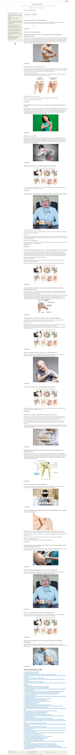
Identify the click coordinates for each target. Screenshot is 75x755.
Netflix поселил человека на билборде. (32, 673)
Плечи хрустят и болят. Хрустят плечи (34, 67)
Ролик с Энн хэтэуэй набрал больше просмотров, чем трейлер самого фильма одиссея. (41, 693)
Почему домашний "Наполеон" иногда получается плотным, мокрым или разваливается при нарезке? (44, 691)
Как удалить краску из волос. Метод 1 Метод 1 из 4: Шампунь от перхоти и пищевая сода (15, 22)
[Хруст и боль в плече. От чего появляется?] (46, 497)
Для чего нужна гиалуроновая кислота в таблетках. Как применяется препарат (14, 37)
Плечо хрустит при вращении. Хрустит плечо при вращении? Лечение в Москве (45, 250)
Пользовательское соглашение (34, 751)
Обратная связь (48, 751)
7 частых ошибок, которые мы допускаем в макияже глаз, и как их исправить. (14, 33)
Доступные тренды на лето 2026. (31, 703)
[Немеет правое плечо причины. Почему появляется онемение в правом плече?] (46, 212)
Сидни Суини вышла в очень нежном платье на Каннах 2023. (36, 712)
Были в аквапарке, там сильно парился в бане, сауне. (35, 738)
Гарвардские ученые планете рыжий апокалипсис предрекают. (37, 686)
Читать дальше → (26, 28)
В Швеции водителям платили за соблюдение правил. (35, 713)
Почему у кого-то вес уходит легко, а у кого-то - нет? (35, 735)
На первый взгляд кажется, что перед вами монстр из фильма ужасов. (38, 698)
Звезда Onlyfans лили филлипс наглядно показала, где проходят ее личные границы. (41, 674)
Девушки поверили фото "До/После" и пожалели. (34, 681)
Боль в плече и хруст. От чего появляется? (35, 20)
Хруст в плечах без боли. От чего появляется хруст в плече (40, 166)
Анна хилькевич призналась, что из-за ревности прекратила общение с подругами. (40, 743)
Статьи (35, 7)
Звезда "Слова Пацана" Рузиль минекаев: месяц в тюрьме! (36, 737)
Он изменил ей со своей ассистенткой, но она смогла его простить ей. (38, 714)
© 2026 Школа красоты (11, 751)
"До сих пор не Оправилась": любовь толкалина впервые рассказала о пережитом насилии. (42, 692)
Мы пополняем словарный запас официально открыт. (35, 678)
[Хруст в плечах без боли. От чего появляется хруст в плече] (46, 176)
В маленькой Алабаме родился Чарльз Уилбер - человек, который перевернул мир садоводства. (43, 746)
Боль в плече (27, 14)
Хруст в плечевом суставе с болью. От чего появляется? (39, 612)
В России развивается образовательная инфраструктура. (36, 726)
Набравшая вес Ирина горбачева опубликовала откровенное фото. (38, 704)
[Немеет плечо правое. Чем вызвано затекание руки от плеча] (46, 437)
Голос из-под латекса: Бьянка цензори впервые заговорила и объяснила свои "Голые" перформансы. (44, 719)
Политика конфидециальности (31, 752)
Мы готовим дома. (28, 685)
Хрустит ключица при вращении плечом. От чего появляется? (40, 570)
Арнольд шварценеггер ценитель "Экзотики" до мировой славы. (37, 687)
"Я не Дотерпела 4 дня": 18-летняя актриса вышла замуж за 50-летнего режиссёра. (41, 710)
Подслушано (41, 7)
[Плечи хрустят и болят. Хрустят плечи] (46, 85)
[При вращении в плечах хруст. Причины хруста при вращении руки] (46, 338)
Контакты (28, 751)
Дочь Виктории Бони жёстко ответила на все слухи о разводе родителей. (39, 718)
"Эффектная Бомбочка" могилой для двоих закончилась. (36, 699)
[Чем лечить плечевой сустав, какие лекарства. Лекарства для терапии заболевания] (46, 656)
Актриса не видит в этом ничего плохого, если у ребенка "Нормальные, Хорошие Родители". (15, 26)
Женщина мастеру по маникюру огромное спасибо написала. (36, 707)
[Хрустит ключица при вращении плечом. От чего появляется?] (46, 591)
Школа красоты (37, 4)
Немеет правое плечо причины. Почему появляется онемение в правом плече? (45, 194)
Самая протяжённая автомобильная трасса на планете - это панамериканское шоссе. (41, 744)
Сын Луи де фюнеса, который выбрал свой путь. (34, 740)
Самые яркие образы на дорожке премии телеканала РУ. (36, 723)
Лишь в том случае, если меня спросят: (32, 671)
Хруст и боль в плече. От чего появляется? (35, 484)
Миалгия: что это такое (30, 136)
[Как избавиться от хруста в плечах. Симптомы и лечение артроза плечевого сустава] (46, 122)
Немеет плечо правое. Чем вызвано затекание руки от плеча (40, 415)
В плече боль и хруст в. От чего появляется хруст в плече (39, 387)
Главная (31, 7)
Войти (64, 1)
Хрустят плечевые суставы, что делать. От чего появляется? (40, 352)
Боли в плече (34, 14)
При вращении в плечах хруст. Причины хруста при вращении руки (42, 318)
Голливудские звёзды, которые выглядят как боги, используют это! (37, 701)
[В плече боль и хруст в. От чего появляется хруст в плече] (46, 397)
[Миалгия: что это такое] (46, 152)
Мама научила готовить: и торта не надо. (33, 702)
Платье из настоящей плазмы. (31, 695)
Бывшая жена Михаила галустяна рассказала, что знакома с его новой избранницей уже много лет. (44, 705)
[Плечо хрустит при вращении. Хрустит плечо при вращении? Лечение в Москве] (46, 273)
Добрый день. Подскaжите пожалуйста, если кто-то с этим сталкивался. (38, 736)
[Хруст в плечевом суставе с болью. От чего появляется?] (46, 626)
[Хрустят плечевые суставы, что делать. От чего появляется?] (46, 369)
